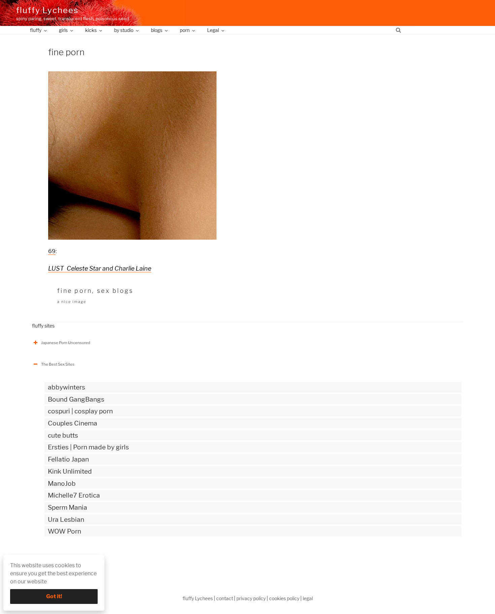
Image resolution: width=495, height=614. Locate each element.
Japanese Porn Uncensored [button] (65, 342)
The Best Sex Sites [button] (57, 364)
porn (185, 30)
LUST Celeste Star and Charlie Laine (99, 268)
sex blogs (115, 290)
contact (224, 598)
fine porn (74, 290)
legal (308, 598)
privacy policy (251, 598)
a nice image (71, 301)
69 (52, 251)
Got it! (54, 596)
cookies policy (284, 598)
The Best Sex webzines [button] (61, 559)
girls (63, 30)
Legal (213, 30)
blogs (156, 30)
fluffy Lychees (47, 10)
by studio (123, 30)
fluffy (35, 30)
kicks (91, 30)
